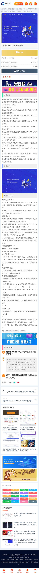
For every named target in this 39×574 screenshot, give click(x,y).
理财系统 (24, 490)
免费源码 (24, 492)
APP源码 (24, 495)
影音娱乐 (24, 501)
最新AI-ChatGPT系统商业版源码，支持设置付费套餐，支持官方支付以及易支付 (11, 451)
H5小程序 (6, 495)
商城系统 (6, 492)
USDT (32, 495)
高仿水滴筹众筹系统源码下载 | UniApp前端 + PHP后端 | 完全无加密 (10, 429)
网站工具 (15, 501)
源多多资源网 (11, 9)
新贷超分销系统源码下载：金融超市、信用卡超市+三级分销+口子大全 (24, 534)
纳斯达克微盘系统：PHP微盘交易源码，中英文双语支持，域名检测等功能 (25, 525)
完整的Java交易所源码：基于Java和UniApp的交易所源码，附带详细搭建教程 (25, 542)
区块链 (15, 495)
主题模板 (6, 501)
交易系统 (24, 498)
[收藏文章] (10, 382)
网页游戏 (32, 492)
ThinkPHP (15, 490)
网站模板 (15, 498)
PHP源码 (8, 330)
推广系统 (32, 490)
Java (33, 501)
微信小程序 (7, 498)
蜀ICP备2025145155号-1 (22, 557)
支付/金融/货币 (21, 9)
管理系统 (32, 498)
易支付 (7, 159)
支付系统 (10, 99)
